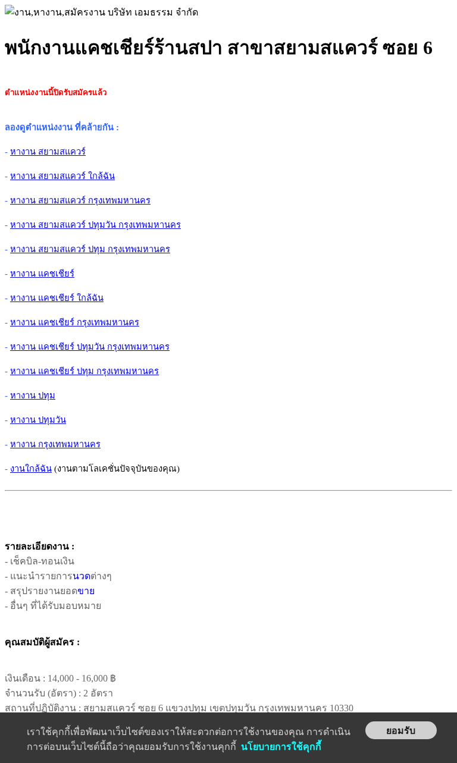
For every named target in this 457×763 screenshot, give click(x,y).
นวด (81, 576)
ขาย (86, 591)
